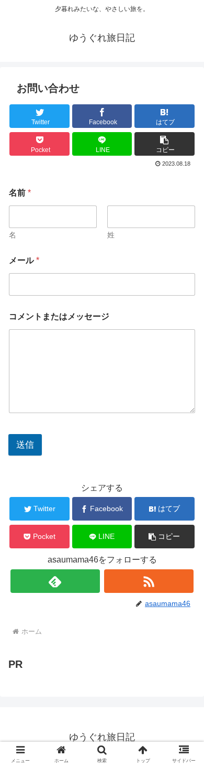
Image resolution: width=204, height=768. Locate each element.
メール (24, 260)
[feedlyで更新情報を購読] (55, 581)
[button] (164, 144)
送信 (25, 445)
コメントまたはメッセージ (59, 316)
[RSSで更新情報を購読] (149, 581)
